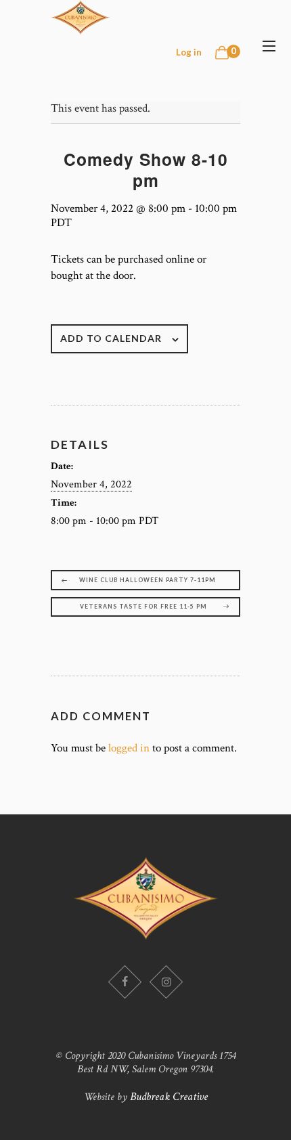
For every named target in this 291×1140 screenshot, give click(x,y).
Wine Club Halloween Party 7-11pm (147, 580)
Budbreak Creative (169, 1096)
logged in (129, 748)
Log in (189, 52)
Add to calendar (111, 338)
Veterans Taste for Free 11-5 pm (143, 606)
